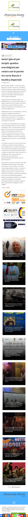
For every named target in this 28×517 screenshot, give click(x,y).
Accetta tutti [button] (14, 513)
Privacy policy (22, 513)
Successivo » (17, 487)
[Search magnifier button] (20, 39)
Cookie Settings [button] (6, 513)
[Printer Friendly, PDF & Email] (5, 187)
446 (12, 487)
